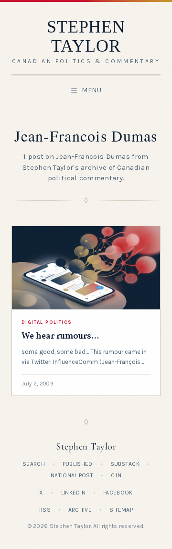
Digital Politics (47, 322)
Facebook (117, 492)
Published (78, 464)
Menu (92, 90)
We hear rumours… (60, 336)
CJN (116, 475)
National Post (72, 475)
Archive (80, 509)
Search (33, 464)
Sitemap (121, 509)
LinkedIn (73, 492)
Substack (125, 464)
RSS (45, 509)
